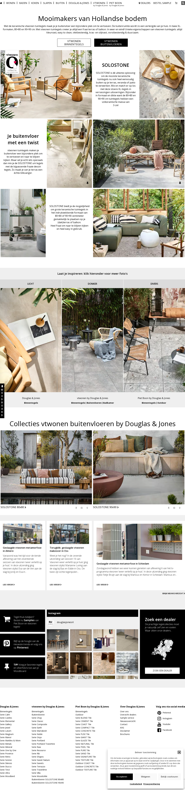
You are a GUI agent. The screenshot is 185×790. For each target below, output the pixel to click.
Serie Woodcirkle (39, 776)
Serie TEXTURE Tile (84, 760)
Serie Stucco (6, 766)
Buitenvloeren (94, 402)
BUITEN (60, 3)
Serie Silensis (6, 763)
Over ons (124, 711)
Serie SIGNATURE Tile (85, 756)
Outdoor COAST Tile (85, 763)
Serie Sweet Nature (41, 760)
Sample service (127, 717)
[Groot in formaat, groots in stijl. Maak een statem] (127, 640)
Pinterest (23, 647)
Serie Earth (37, 727)
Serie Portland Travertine (43, 743)
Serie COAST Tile (83, 724)
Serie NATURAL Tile (84, 743)
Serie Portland (38, 740)
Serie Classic (37, 721)
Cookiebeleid (136, 784)
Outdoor (161, 402)
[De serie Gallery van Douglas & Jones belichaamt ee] (104, 640)
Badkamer (108, 402)
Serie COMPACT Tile (85, 727)
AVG (122, 727)
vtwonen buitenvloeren (111, 42)
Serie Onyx (37, 737)
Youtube (166, 724)
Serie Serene (6, 760)
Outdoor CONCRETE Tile (87, 766)
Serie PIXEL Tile (82, 747)
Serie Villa (36, 772)
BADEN (23, 3)
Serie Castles (6, 717)
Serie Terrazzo (38, 766)
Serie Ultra (5, 772)
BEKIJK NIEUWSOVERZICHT (173, 593)
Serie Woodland (7, 776)
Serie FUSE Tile (82, 734)
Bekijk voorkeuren (169, 776)
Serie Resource (39, 750)
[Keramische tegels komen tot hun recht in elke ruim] (58, 640)
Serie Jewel (5, 727)
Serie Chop (37, 717)
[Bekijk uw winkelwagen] (176, 3)
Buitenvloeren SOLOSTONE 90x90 (48, 782)
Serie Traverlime (39, 769)
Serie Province (6, 753)
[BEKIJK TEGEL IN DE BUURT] (87, 507)
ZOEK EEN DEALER (162, 670)
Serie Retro (5, 756)
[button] (179, 752)
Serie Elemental (7, 721)
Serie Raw (36, 747)
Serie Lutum (5, 730)
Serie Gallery (6, 724)
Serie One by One (8, 750)
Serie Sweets (38, 763)
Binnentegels (31, 402)
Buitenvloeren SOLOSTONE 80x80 (48, 779)
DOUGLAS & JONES (79, 3)
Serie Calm (5, 714)
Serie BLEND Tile (83, 717)
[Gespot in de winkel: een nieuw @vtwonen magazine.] (81, 663)
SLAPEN (47, 3)
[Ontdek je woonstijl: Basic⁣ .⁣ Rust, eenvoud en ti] (81, 640)
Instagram (167, 718)
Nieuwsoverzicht (128, 721)
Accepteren (121, 776)
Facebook (167, 730)
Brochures (125, 734)
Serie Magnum (7, 734)
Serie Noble (37, 734)
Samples (29, 620)
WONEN (10, 3)
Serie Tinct (5, 769)
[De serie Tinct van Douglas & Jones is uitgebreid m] (104, 663)
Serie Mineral (6, 747)
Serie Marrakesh (39, 730)
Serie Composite (39, 724)
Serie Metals (6, 743)
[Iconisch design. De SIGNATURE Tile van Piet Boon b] (127, 663)
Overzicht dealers (128, 714)
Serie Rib (36, 753)
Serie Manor (5, 737)
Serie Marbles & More (10, 740)
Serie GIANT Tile (83, 737)
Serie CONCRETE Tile (85, 730)
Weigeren (145, 776)
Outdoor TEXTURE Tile (86, 769)
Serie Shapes (38, 756)
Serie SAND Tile (82, 753)
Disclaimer (125, 730)
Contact (123, 724)
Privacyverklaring (151, 784)
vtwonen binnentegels (74, 42)
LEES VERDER (8, 584)
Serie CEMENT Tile (84, 721)
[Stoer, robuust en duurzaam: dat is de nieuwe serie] (58, 663)
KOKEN (35, 3)
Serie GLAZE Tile (83, 740)
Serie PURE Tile (82, 750)
